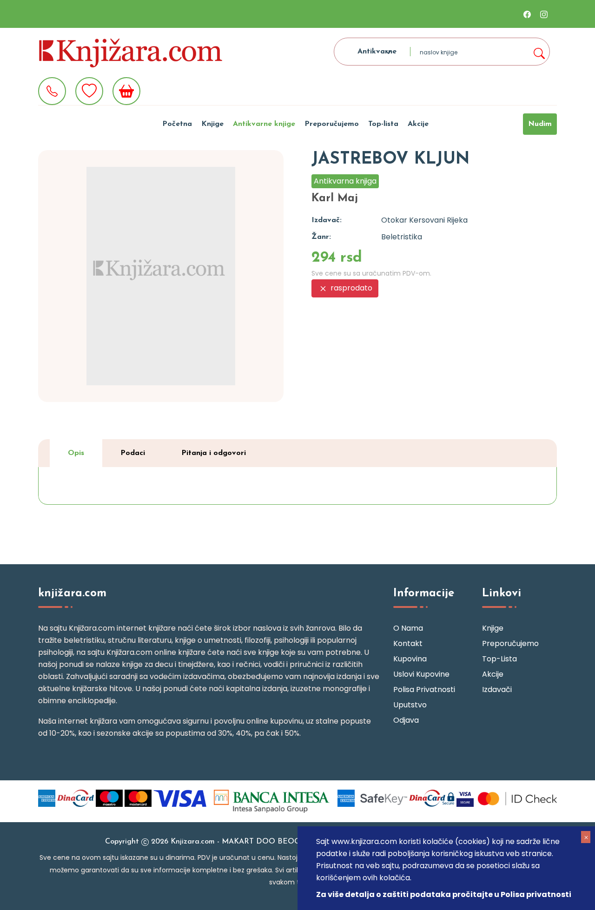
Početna (177, 124)
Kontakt (408, 643)
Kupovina (410, 658)
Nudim (540, 124)
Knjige (212, 124)
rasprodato (350, 288)
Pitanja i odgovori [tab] (213, 453)
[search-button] (539, 52)
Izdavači (497, 689)
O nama (408, 628)
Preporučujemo (331, 124)
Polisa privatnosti (424, 689)
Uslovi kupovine (421, 674)
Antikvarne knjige (264, 124)
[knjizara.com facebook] (527, 14)
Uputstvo (410, 704)
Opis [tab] (76, 453)
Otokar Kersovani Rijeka (424, 220)
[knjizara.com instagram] (544, 14)
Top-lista (383, 124)
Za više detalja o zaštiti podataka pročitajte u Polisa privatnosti (443, 894)
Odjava (406, 720)
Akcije (418, 124)
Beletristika (401, 236)
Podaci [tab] (132, 453)
